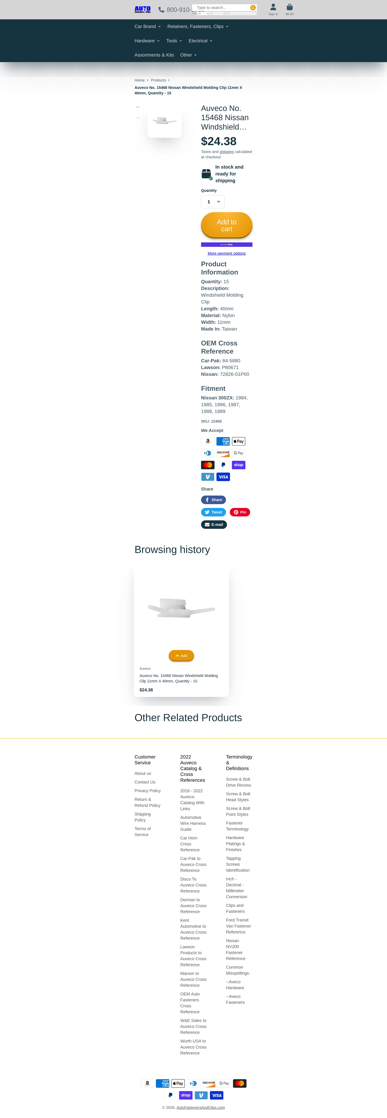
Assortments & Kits (154, 55)
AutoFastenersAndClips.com (201, 1107)
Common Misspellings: (238, 970)
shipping (227, 151)
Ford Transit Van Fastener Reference (238, 926)
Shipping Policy (143, 817)
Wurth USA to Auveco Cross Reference (193, 1047)
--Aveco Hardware (235, 984)
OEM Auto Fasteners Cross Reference (190, 1003)
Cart (290, 10)
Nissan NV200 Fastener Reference (235, 949)
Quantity (209, 190)
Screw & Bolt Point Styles (238, 811)
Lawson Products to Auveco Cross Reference (193, 955)
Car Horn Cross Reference (190, 844)
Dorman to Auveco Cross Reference (193, 905)
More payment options (227, 253)
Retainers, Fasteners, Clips (195, 26)
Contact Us (145, 782)
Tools (171, 40)
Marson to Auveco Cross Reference (193, 979)
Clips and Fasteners (235, 908)
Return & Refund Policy (147, 802)
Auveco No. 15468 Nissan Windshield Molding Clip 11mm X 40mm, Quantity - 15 (181, 628)
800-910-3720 (186, 9)
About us (143, 773)
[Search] (253, 7)
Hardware (145, 40)
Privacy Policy (148, 790)
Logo (143, 9)
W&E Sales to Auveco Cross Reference (193, 1026)
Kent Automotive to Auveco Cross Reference (193, 929)
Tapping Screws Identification (238, 864)
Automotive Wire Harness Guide (193, 823)
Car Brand (145, 26)
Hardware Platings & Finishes (235, 843)
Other (186, 55)
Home (140, 80)
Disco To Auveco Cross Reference (193, 885)
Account (273, 10)
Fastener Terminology (237, 826)
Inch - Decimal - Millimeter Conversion (236, 888)
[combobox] (224, 7)
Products (158, 80)
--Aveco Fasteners (235, 999)
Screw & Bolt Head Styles (238, 796)
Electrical (198, 40)
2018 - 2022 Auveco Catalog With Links (192, 799)
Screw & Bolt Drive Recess (238, 782)
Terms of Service (143, 831)
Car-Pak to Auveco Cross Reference (193, 864)
